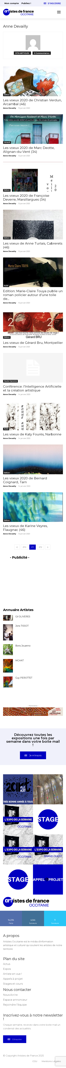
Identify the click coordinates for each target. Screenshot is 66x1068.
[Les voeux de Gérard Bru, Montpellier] (33, 324)
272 (40, 547)
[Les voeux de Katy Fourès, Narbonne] (33, 415)
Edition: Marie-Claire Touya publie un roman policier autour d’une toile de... (33, 295)
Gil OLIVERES (22, 616)
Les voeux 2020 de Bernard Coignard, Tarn (25, 480)
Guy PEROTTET (23, 677)
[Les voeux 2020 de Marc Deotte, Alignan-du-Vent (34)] (33, 129)
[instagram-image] (18, 789)
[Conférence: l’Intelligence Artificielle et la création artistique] (33, 368)
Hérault (7, 142)
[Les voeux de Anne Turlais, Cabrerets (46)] (33, 224)
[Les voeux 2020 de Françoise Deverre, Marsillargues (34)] (33, 177)
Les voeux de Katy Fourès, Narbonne (32, 434)
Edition (7, 95)
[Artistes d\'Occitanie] (19, 12)
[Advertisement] (33, 582)
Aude (6, 286)
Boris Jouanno (23, 645)
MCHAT (19, 660)
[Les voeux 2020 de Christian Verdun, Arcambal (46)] (33, 81)
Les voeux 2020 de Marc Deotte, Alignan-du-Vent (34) (28, 150)
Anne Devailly (9, 108)
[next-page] (47, 547)
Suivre (33, 912)
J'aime (11, 912)
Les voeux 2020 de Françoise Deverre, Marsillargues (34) (26, 197)
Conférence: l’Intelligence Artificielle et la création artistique (32, 388)
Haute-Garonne (10, 381)
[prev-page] (17, 547)
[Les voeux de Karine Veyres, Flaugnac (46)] (33, 507)
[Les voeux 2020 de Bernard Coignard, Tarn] (33, 459)
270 (24, 547)
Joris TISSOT (22, 625)
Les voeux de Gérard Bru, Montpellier (33, 343)
